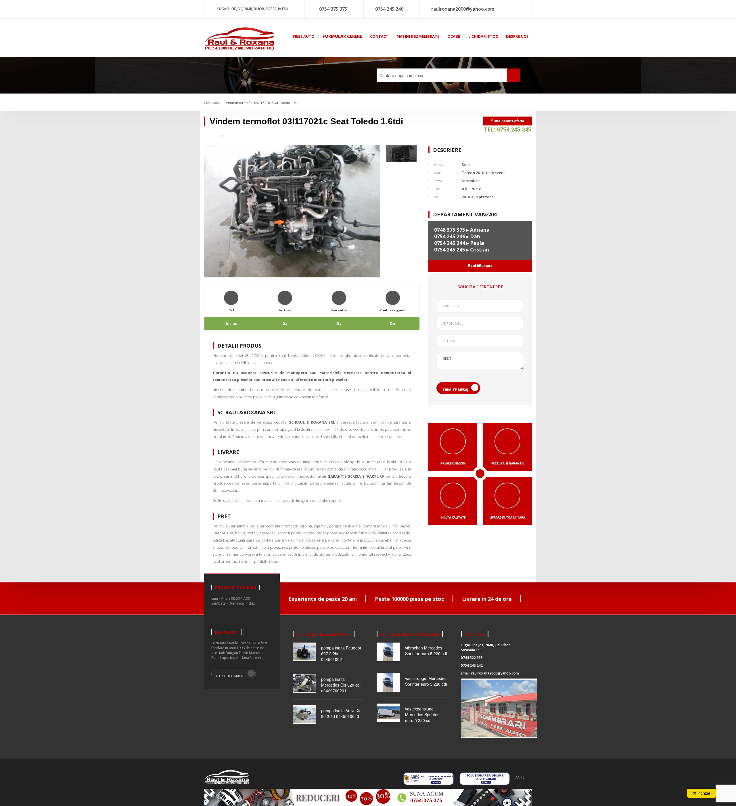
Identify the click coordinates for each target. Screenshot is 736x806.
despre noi (517, 36)
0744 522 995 (472, 657)
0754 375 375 (333, 9)
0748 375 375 (449, 229)
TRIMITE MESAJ (455, 389)
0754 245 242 (472, 665)
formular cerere (342, 36)
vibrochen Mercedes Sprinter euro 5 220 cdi (426, 650)
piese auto (304, 36)
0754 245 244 (449, 243)
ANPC (520, 777)
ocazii (453, 36)
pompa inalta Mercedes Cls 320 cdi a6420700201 (341, 684)
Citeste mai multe (230, 676)
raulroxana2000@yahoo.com (462, 9)
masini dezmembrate (417, 36)
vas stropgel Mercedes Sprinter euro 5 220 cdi (426, 681)
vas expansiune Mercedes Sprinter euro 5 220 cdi (422, 714)
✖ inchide (701, 793)
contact (379, 36)
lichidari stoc (483, 36)
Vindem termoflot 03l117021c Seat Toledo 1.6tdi (262, 102)
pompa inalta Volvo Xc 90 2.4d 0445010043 (341, 713)
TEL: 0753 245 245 (507, 129)
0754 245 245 (449, 249)
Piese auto (212, 102)
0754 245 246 (389, 9)
